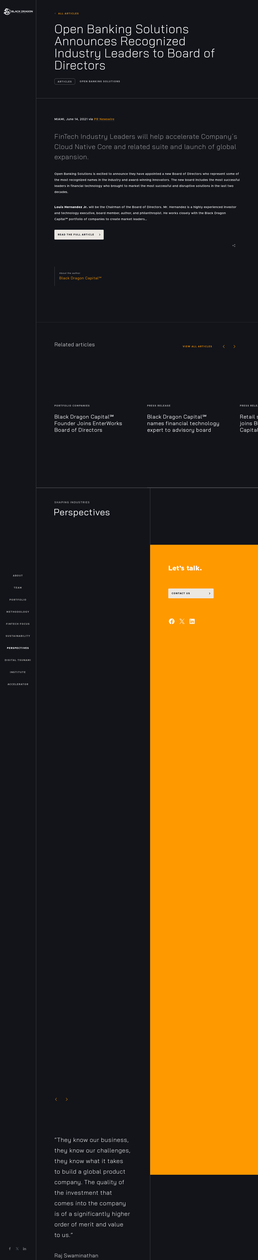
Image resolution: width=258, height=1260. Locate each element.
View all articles (197, 346)
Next (234, 346)
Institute (18, 672)
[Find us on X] (17, 1248)
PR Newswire (104, 119)
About (18, 576)
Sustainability (18, 636)
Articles (65, 82)
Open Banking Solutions (100, 81)
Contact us (181, 593)
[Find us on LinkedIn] (24, 1248)
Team (18, 588)
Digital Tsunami (18, 660)
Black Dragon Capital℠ (80, 278)
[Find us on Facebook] (10, 1248)
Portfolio (18, 600)
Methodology (17, 612)
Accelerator (18, 684)
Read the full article (76, 235)
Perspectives (18, 648)
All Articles (68, 13)
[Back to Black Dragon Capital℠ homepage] (18, 11)
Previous (223, 346)
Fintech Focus (18, 624)
